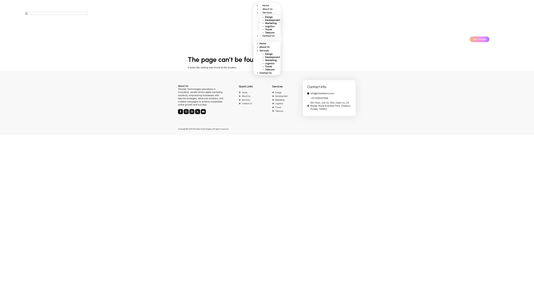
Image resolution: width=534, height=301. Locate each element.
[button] (267, 39)
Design (269, 17)
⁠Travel (268, 29)
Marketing (271, 23)
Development (272, 20)
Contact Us (268, 35)
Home (265, 5)
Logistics (270, 26)
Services (267, 12)
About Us (267, 9)
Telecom (270, 32)
